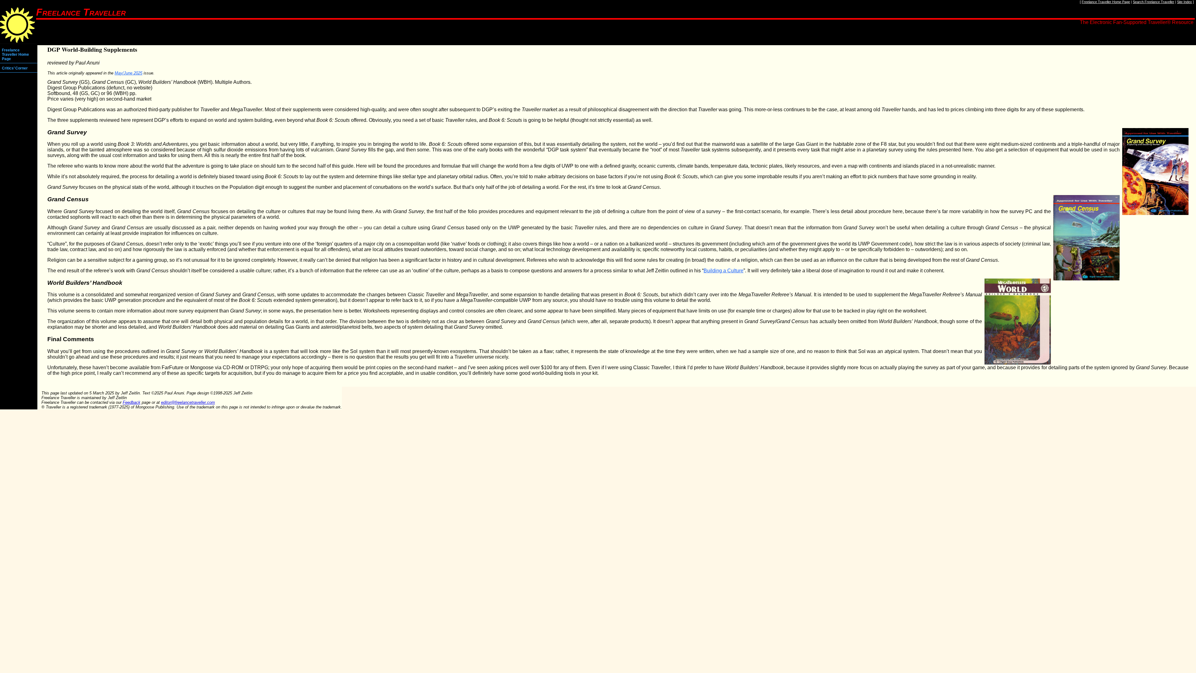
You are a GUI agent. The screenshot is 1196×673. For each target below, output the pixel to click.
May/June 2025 (128, 73)
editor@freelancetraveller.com (188, 402)
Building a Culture (723, 270)
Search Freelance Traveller (1153, 2)
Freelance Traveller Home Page (1106, 2)
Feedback (131, 402)
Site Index (1184, 2)
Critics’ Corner (15, 68)
